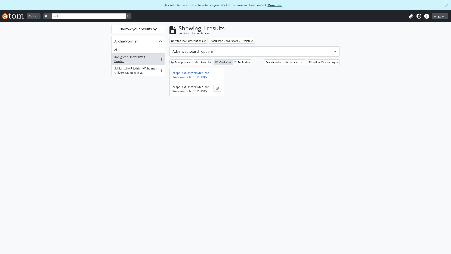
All (116, 50)
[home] (14, 16)
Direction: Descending (322, 62)
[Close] (446, 5)
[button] (411, 16)
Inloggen (439, 16)
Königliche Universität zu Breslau (138, 59)
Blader (32, 16)
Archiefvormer (126, 41)
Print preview (182, 62)
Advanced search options (193, 51)
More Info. (275, 5)
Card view (225, 62)
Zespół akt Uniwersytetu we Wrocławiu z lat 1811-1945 (190, 75)
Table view (243, 62)
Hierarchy (205, 62)
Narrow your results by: (138, 29)
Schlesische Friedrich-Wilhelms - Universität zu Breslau (138, 70)
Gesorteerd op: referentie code (284, 62)
